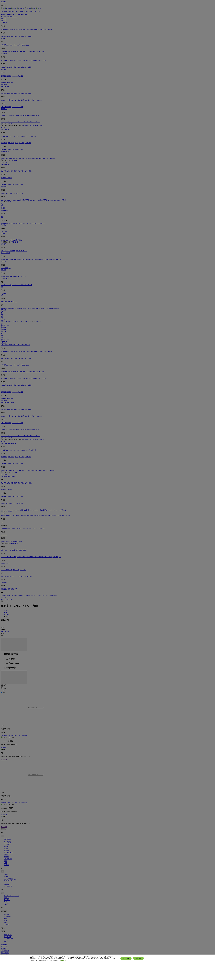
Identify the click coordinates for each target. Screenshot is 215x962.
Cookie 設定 (126, 958)
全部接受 (138, 958)
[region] (107, 958)
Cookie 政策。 (63, 960)
